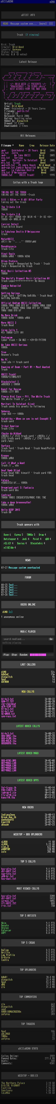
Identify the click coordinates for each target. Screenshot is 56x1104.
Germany (16, 49)
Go (51, 639)
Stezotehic (37, 543)
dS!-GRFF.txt (8, 871)
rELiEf (8, 543)
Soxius (22, 543)
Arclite (5, 952)
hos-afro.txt (8, 869)
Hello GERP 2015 (10, 510)
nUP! (3, 933)
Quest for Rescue (11, 389)
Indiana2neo (8, 815)
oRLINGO (5, 1034)
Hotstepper (11, 539)
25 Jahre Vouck (27, 165)
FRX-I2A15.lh (8, 790)
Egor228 (5, 822)
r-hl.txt (6, 906)
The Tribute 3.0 (10, 207)
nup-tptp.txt (8, 874)
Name (21, 145)
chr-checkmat (8, 704)
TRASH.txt (6, 175)
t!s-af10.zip (8, 795)
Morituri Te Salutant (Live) (18, 404)
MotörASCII (7, 239)
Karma (19, 535)
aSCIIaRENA (7, 1)
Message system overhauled (24, 567)
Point (37, 539)
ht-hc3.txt (7, 699)
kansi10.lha (8, 797)
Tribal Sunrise (10, 426)
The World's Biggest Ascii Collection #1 (25, 278)
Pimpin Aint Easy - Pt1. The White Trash (25, 396)
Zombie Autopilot (26, 167)
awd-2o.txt (23, 111)
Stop (14, 655)
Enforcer (6, 930)
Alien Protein (9, 261)
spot (3, 1009)
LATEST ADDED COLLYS (28, 726)
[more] (43, 23)
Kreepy (5, 455)
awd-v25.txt (8, 165)
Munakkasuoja (8, 246)
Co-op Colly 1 (9, 330)
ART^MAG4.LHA (8, 765)
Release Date (47, 145)
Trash (17, 103)
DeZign (5, 950)
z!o (3, 987)
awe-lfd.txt (5, 171)
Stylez (5, 928)
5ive (3, 352)
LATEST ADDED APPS (28, 780)
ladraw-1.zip (8, 792)
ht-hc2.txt (7, 709)
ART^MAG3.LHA (8, 763)
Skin (3, 923)
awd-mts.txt (5, 161)
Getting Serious (10, 293)
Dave (7, 535)
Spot (3, 679)
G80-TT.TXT (7, 701)
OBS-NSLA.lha (8, 741)
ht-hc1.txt (7, 711)
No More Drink (9, 315)
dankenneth (7, 819)
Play (6, 655)
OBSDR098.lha (8, 743)
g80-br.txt (7, 876)
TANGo (31, 535)
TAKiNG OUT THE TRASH (13, 192)
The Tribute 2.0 (10, 214)
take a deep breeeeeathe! (16, 502)
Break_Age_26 (8, 817)
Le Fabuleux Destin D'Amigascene (23, 171)
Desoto (5, 925)
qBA (48, 539)
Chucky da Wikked (11, 433)
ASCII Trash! (26, 175)
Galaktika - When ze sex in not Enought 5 (26, 419)
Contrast (6, 495)
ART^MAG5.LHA (8, 768)
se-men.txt (7, 901)
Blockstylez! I (10, 382)
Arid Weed (18, 47)
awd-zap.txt (8, 167)
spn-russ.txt (8, 716)
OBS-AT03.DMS (8, 760)
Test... (13, 585)
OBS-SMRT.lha (8, 736)
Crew (31, 145)
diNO (4, 612)
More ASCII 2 (8, 323)
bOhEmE (5, 674)
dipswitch (22, 121)
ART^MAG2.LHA (8, 770)
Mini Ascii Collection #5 (16, 271)
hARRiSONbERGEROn (11, 1011)
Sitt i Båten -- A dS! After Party (21, 199)
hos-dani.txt (8, 879)
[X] (51, 23)
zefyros (5, 1014)
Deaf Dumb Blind (10, 470)
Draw (42, 535)
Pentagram (6, 337)
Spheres (5, 411)
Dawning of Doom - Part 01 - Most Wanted (25, 367)
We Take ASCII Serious (22, 156)
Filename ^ (7, 145)
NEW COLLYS (28, 691)
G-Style (5, 957)
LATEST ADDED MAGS (28, 753)
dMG (3, 984)
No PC (4, 359)
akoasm (5, 824)
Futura (5, 480)
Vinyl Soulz (8, 254)
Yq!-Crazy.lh (8, 787)
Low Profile (8, 955)
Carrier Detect (10, 224)
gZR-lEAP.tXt (8, 706)
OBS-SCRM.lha (8, 738)
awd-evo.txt (5, 156)
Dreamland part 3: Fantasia (17, 487)
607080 (5, 682)
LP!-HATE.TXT (8, 903)
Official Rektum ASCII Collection (21, 303)
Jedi (25, 539)
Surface (5, 446)
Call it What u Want (13, 463)
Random (23, 655)
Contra (5, 960)
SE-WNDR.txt (8, 714)
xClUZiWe (10, 547)
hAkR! (4, 977)
